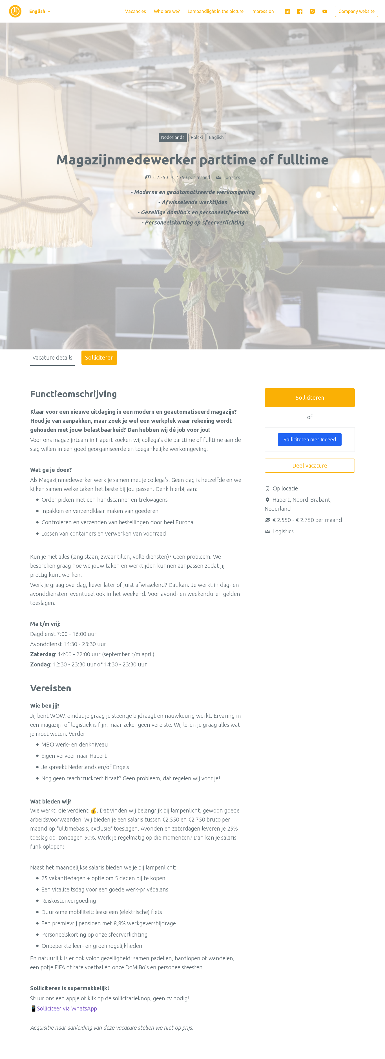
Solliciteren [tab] (99, 357)
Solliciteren (310, 397)
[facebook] (300, 11)
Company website (356, 11)
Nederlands (173, 137)
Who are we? (167, 11)
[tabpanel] (192, 714)
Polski (197, 137)
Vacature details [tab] (52, 357)
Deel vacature (309, 465)
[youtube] (324, 11)
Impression (262, 11)
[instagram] (312, 11)
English (216, 137)
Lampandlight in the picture (216, 11)
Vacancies (135, 11)
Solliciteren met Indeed (310, 439)
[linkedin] (287, 11)
